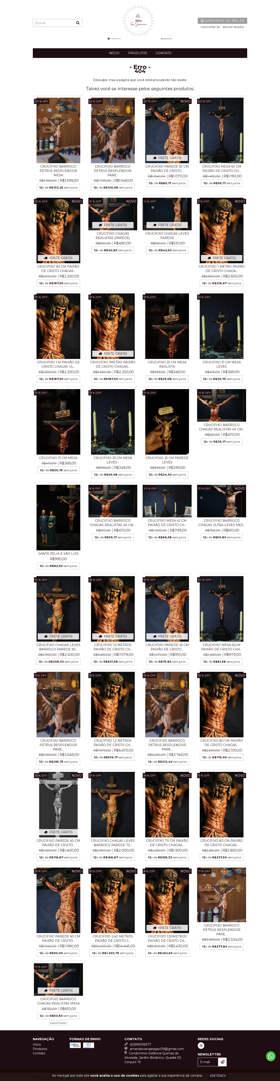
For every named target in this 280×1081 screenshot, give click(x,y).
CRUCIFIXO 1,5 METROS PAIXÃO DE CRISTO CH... (113, 647)
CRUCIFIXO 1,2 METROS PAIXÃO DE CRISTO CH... (113, 743)
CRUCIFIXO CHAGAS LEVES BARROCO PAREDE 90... (58, 647)
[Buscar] (78, 23)
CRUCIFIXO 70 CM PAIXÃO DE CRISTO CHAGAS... (167, 843)
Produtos (137, 53)
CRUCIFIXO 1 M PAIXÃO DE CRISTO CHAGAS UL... (58, 364)
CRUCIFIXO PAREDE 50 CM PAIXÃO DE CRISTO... (167, 169)
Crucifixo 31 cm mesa (58, 458)
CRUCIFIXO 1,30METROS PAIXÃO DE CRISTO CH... (167, 938)
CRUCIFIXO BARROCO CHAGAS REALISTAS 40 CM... (221, 427)
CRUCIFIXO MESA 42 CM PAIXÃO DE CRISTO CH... (167, 523)
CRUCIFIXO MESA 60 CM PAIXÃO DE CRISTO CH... (221, 169)
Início (114, 53)
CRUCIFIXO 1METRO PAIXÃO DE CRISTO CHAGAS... (112, 364)
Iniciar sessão (233, 27)
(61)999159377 (140, 1044)
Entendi (218, 1076)
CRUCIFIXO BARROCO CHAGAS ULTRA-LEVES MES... (221, 523)
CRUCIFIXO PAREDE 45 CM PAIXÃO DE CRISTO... (167, 647)
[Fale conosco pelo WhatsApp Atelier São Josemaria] (271, 1056)
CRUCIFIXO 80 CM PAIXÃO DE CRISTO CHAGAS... (221, 743)
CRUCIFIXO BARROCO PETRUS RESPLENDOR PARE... (112, 171)
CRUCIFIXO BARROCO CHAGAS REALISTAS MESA (58, 1001)
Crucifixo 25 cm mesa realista (167, 364)
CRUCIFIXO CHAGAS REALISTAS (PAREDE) (113, 236)
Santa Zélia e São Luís (58, 554)
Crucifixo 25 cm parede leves (167, 460)
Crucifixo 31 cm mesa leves (222, 364)
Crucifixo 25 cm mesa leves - (113, 460)
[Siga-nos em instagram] (201, 1045)
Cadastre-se (210, 27)
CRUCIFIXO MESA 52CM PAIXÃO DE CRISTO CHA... (221, 647)
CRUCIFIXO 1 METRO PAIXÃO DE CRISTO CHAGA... (222, 269)
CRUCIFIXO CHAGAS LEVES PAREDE (167, 236)
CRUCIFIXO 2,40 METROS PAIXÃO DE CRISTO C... (113, 938)
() (225, 21)
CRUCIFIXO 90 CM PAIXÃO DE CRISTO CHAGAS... (58, 269)
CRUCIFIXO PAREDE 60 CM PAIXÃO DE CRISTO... (58, 843)
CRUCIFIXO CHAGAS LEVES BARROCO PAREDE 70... (113, 843)
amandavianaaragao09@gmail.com (157, 1049)
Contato (164, 53)
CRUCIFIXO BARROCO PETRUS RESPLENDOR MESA (58, 171)
